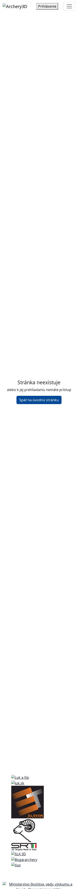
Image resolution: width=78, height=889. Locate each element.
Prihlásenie (47, 6)
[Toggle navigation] (69, 6)
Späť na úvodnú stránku (39, 400)
